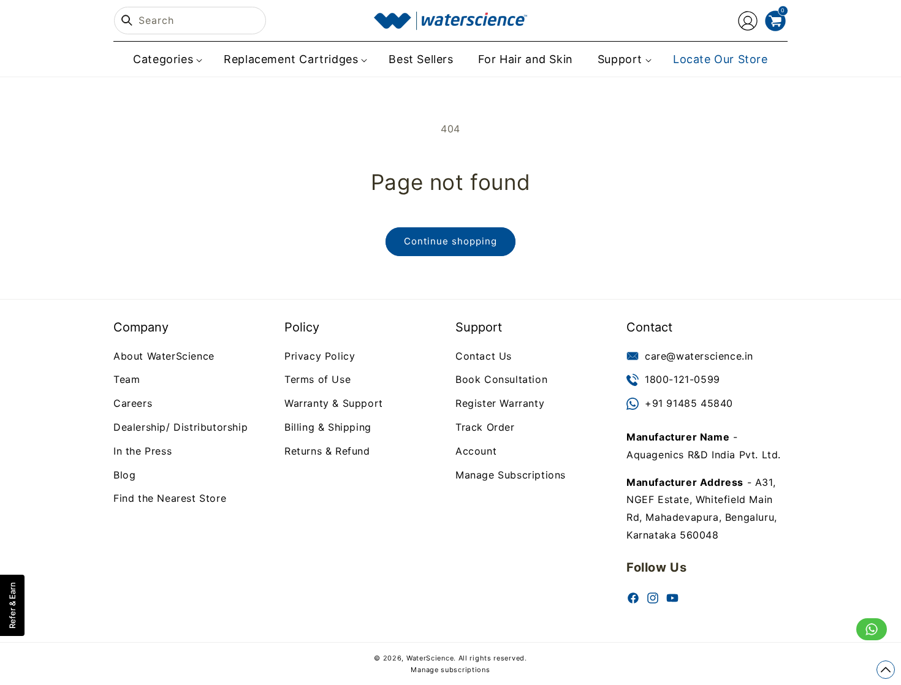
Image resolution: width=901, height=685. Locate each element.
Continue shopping (450, 241)
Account (475, 451)
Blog (124, 475)
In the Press (142, 451)
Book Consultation (501, 380)
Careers (132, 403)
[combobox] (190, 20)
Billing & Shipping (327, 427)
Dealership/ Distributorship (180, 427)
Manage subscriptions (450, 669)
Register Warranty (499, 403)
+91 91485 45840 (689, 403)
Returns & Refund (327, 451)
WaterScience (430, 658)
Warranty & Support (333, 403)
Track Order (485, 427)
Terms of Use (317, 380)
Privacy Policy (319, 356)
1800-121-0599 (682, 380)
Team (126, 380)
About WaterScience (164, 356)
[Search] (126, 20)
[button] (166, 59)
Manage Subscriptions (510, 475)
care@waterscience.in (699, 356)
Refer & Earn (12, 605)
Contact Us (483, 356)
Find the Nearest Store (169, 499)
